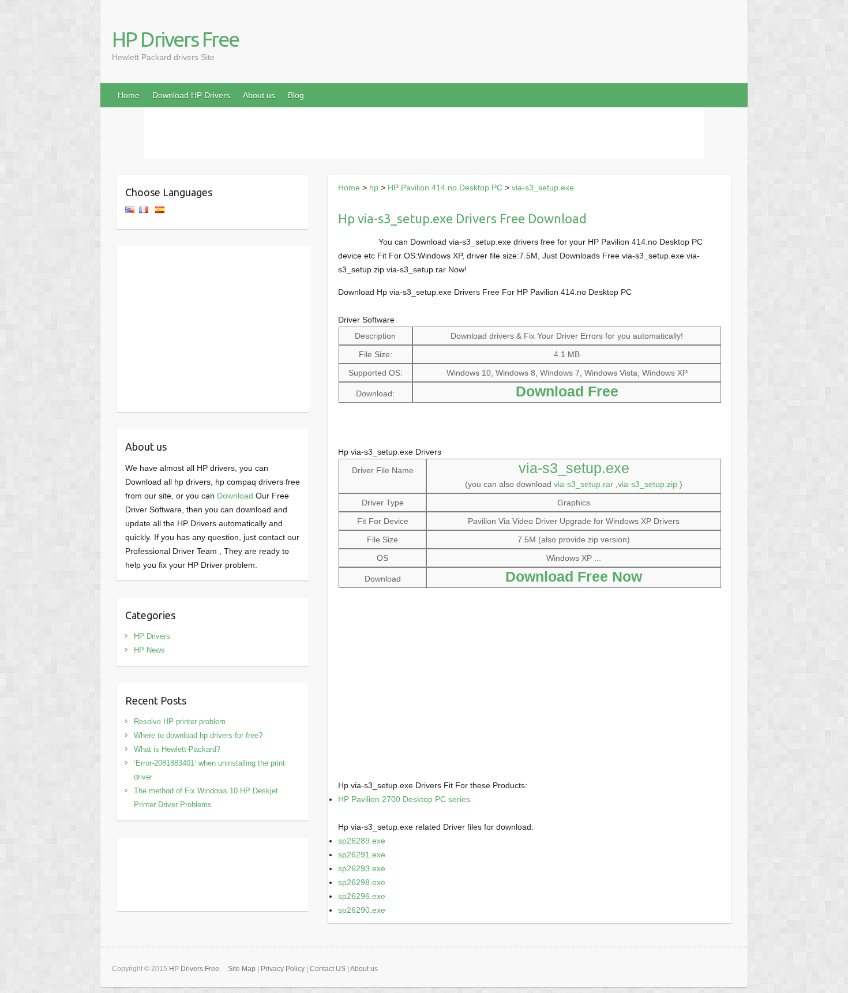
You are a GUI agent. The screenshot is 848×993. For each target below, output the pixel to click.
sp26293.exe (361, 868)
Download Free (567, 391)
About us (259, 95)
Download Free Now (573, 576)
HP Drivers (152, 636)
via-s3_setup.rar (583, 484)
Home (129, 95)
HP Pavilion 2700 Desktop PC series (404, 799)
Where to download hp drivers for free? (198, 735)
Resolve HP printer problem (180, 721)
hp (373, 187)
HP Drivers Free (175, 39)
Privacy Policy (283, 969)
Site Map (242, 969)
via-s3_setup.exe (543, 187)
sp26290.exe (361, 910)
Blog (296, 95)
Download (235, 495)
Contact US (328, 969)
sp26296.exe (361, 896)
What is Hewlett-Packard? (177, 749)
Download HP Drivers (191, 95)
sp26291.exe (361, 854)
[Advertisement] (424, 133)
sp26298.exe (361, 882)
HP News (149, 650)
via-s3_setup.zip (647, 484)
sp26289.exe (361, 840)
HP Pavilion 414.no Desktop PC (445, 187)
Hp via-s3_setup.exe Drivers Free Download (462, 218)
